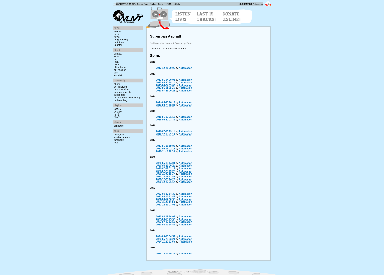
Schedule (119, 126)
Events (117, 31)
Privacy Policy (211, 272)
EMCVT (117, 56)
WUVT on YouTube (122, 137)
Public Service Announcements (122, 90)
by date (118, 111)
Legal (116, 62)
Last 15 (117, 109)
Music (117, 34)
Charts (117, 117)
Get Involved (120, 86)
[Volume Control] (164, 14)
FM (115, 59)
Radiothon (119, 42)
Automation (185, 68)
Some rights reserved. (197, 272)
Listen (117, 64)
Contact (118, 53)
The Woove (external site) (127, 97)
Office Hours (120, 67)
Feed (116, 142)
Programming (121, 39)
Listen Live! (183, 16)
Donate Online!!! (232, 16)
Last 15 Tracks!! (206, 16)
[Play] (155, 14)
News (117, 37)
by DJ (116, 114)
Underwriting (120, 100)
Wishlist (118, 75)
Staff (116, 72)
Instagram (119, 134)
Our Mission (120, 70)
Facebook (119, 140)
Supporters (119, 95)
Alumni (117, 84)
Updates (118, 45)
